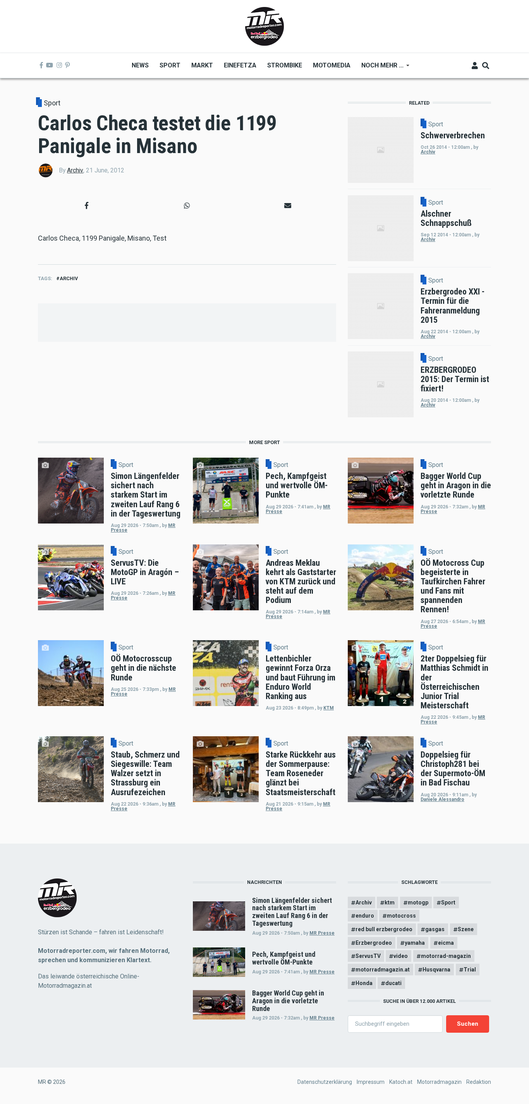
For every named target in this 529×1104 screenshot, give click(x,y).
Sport (52, 103)
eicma (446, 943)
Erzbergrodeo (374, 943)
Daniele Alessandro (442, 799)
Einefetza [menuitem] (240, 65)
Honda (364, 983)
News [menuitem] (140, 65)
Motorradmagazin (439, 1082)
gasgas (435, 929)
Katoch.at (400, 1082)
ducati (393, 983)
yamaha (415, 943)
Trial (470, 969)
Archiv (75, 170)
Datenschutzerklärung (324, 1082)
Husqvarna (436, 969)
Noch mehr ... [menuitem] (380, 68)
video (400, 956)
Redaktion (478, 1082)
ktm (390, 902)
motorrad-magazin (446, 956)
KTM (328, 708)
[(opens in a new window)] (41, 65)
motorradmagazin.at (383, 969)
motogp (418, 902)
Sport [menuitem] (170, 65)
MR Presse (322, 933)
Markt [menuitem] (202, 65)
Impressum (371, 1082)
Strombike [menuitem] (284, 65)
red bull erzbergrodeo (384, 929)
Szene (466, 929)
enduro (365, 916)
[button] (86, 205)
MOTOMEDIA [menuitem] (331, 65)
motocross (401, 916)
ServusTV (368, 956)
